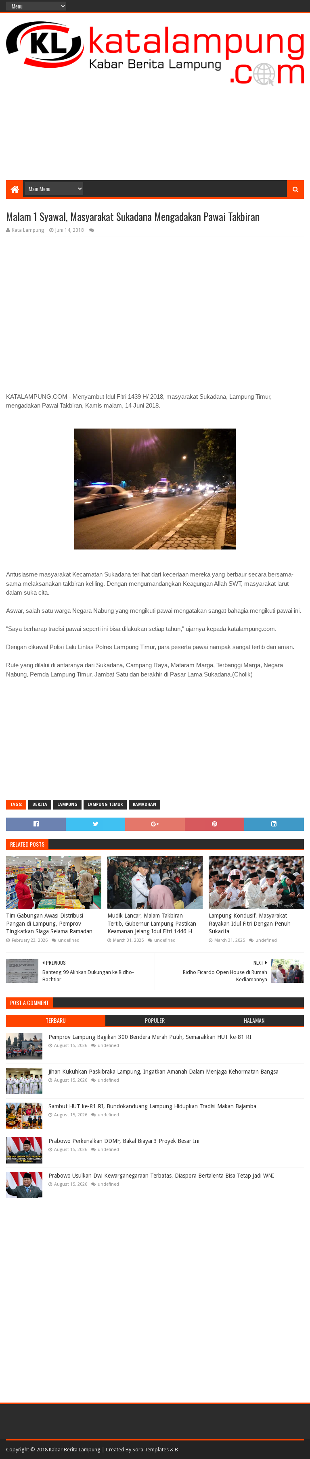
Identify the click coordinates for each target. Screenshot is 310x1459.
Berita (39, 804)
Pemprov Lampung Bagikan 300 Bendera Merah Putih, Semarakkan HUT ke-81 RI (149, 1037)
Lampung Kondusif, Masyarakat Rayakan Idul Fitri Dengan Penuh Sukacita (250, 923)
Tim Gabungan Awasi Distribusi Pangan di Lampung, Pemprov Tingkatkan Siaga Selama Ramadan (49, 923)
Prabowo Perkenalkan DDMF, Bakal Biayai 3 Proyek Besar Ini (123, 1141)
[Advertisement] (155, 115)
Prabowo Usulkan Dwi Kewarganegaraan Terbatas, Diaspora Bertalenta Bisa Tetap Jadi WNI (161, 1175)
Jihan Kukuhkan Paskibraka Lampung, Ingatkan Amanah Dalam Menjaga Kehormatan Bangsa (163, 1071)
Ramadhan (144, 804)
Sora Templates (150, 1450)
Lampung (67, 804)
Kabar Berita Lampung (75, 1450)
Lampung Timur (105, 804)
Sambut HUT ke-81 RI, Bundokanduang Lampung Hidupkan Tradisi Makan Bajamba (152, 1106)
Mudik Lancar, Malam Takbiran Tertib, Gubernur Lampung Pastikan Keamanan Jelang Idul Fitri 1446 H (151, 923)
